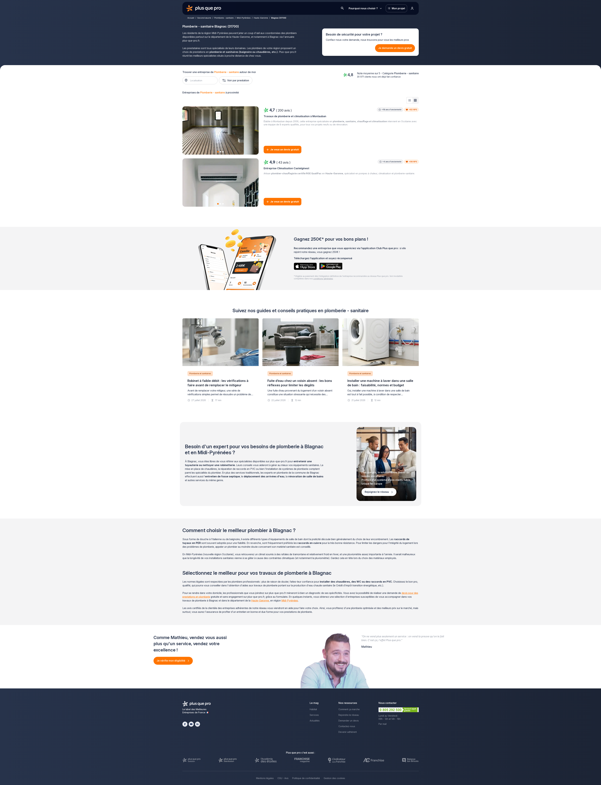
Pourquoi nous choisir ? (363, 8)
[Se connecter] (412, 8)
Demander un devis (348, 720)
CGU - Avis (282, 778)
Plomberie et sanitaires (200, 373)
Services (314, 715)
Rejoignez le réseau (377, 491)
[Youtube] (191, 724)
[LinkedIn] (197, 724)
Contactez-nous (346, 726)
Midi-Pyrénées (244, 18)
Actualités (315, 720)
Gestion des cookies (334, 778)
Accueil (190, 18)
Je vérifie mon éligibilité (171, 660)
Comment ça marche (349, 709)
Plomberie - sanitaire (224, 18)
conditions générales (323, 278)
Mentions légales (265, 778)
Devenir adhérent (347, 732)
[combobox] (201, 80)
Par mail (383, 724)
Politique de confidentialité (306, 778)
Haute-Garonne (261, 18)
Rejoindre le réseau (348, 715)
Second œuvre (204, 18)
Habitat (313, 709)
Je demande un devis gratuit (395, 48)
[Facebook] (184, 724)
